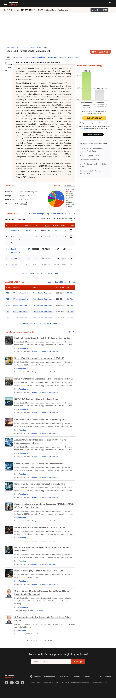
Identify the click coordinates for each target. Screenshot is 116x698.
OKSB (8, 305)
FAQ (57, 682)
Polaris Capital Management (31, 47)
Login (56, 213)
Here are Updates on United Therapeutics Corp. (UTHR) (39, 483)
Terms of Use (48, 682)
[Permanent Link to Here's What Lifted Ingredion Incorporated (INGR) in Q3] (9, 360)
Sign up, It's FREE (51, 273)
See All (72, 332)
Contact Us (97, 676)
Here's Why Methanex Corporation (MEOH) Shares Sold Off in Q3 (43, 378)
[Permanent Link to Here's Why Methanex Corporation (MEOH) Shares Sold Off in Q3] (9, 381)
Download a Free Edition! (89, 159)
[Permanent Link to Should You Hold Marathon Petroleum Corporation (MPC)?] (9, 422)
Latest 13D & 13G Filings (36, 57)
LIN (29, 258)
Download (36, 213)
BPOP (28, 230)
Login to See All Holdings (32, 273)
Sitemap (108, 676)
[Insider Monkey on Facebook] (7, 682)
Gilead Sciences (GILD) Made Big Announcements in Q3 (39, 463)
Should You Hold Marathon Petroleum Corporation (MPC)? (40, 419)
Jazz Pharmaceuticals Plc (17, 240)
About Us (77, 676)
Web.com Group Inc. (20, 293)
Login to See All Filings (31, 323)
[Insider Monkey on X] (12, 682)
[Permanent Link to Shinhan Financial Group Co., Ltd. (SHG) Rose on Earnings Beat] (9, 340)
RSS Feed (37, 676)
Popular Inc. (15, 230)
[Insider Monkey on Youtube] (18, 682)
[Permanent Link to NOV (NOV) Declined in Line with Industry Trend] (9, 401)
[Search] (110, 3)
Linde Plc (14, 258)
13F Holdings (18, 57)
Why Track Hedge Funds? (89, 155)
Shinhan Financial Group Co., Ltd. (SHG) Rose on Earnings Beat (42, 337)
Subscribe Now (94, 118)
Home (7, 47)
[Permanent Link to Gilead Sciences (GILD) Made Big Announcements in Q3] (9, 466)
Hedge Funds (15, 47)
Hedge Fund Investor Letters (43, 352)
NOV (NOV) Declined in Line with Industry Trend (36, 398)
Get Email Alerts (102, 51)
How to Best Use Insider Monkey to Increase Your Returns (93, 149)
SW (29, 249)
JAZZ (28, 237)
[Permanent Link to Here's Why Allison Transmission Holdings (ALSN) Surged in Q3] (9, 530)
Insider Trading (64, 676)
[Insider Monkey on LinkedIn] (23, 682)
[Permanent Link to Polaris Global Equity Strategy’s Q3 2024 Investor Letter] (9, 573)
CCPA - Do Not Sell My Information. (75, 682)
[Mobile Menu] (5, 3)
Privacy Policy (35, 682)
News (56, 352)
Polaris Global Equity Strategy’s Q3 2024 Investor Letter (39, 570)
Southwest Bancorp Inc (21, 305)
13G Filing (70, 293)
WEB (7, 293)
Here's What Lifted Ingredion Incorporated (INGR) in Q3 (39, 358)
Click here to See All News (39, 640)
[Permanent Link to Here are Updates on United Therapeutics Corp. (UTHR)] (9, 486)
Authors (86, 676)
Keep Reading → (21, 348)
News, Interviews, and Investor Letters (63, 57)
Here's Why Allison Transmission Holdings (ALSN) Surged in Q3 (42, 527)
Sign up (72, 213)
